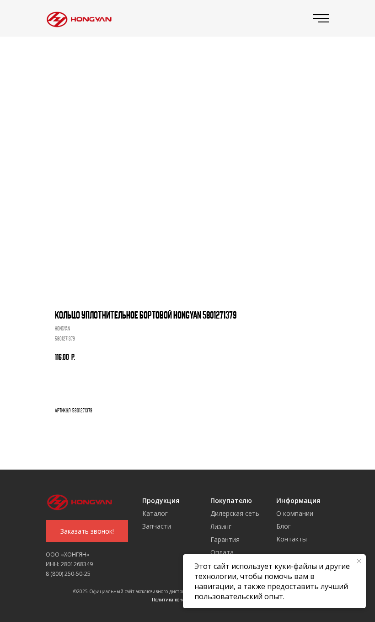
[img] (77, 18)
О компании (294, 513)
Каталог (155, 513)
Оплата (222, 552)
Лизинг (220, 526)
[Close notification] (359, 561)
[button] (87, 531)
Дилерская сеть (234, 513)
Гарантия (225, 539)
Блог (283, 526)
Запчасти (156, 526)
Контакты (291, 539)
